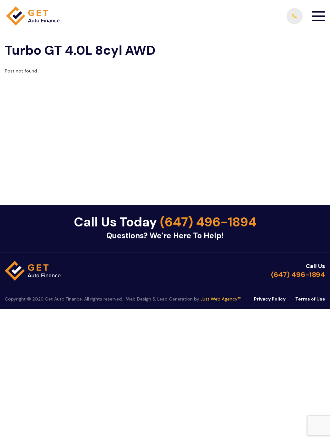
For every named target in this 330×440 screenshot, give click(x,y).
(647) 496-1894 (208, 222)
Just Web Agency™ (220, 299)
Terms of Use (310, 299)
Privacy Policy (270, 299)
